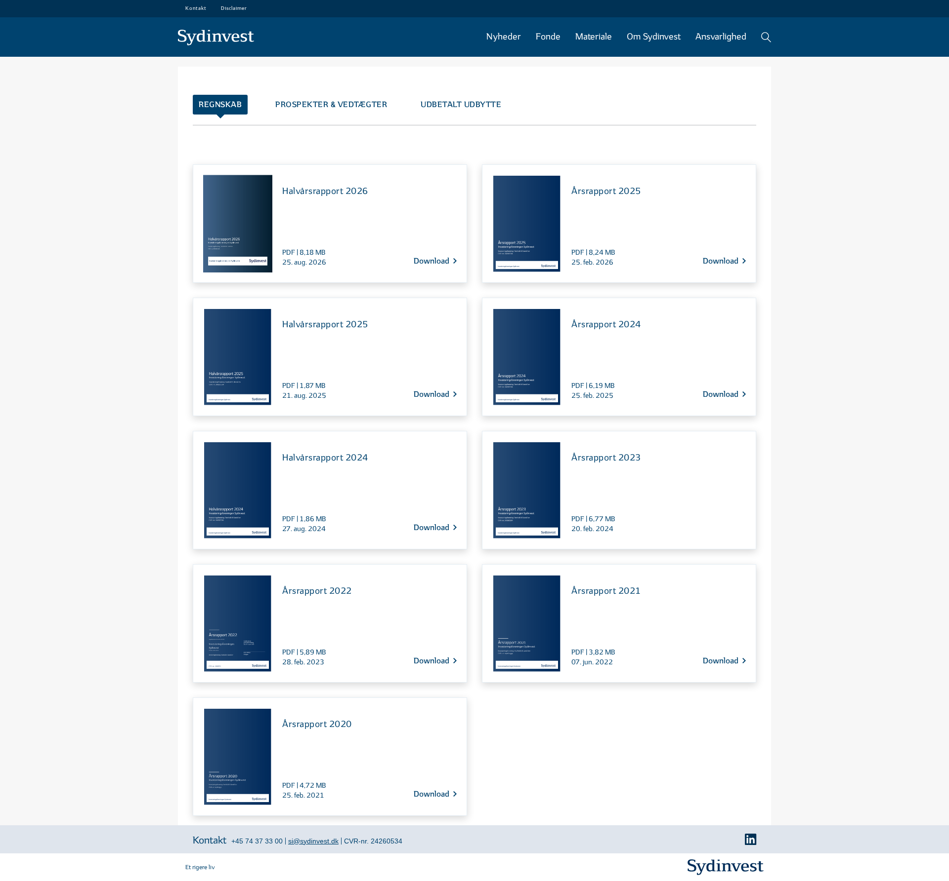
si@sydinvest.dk (313, 841)
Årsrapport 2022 (317, 591)
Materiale (593, 37)
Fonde (548, 37)
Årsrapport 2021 (606, 591)
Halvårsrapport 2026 (325, 191)
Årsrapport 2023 (606, 458)
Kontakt (209, 840)
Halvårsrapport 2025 (325, 324)
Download (431, 261)
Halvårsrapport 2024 (325, 458)
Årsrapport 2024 (606, 324)
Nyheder (503, 37)
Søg (766, 37)
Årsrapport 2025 (606, 191)
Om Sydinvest (654, 37)
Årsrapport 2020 (317, 724)
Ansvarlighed (720, 37)
